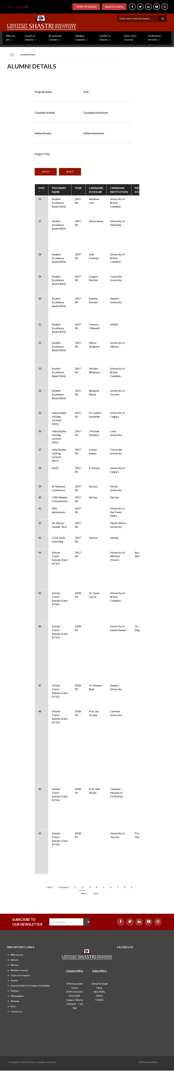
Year (86, 91)
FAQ (13, 1006)
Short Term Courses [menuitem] (130, 37)
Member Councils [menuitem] (80, 37)
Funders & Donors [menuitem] (105, 37)
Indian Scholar (43, 133)
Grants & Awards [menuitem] (30, 37)
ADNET (163, 1062)
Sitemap (15, 1001)
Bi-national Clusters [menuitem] (55, 37)
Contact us (16, 1011)
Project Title (42, 154)
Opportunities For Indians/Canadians (30, 985)
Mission (15, 964)
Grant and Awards (20, 975)
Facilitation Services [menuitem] (154, 37)
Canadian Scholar (45, 112)
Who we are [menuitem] (10, 37)
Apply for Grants (114, 6)
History (14, 959)
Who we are (17, 954)
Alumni (14, 980)
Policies (15, 990)
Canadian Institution (95, 112)
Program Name (43, 91)
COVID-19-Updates (86, 6)
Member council (19, 970)
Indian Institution (93, 133)
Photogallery (17, 995)
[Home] (41, 22)
